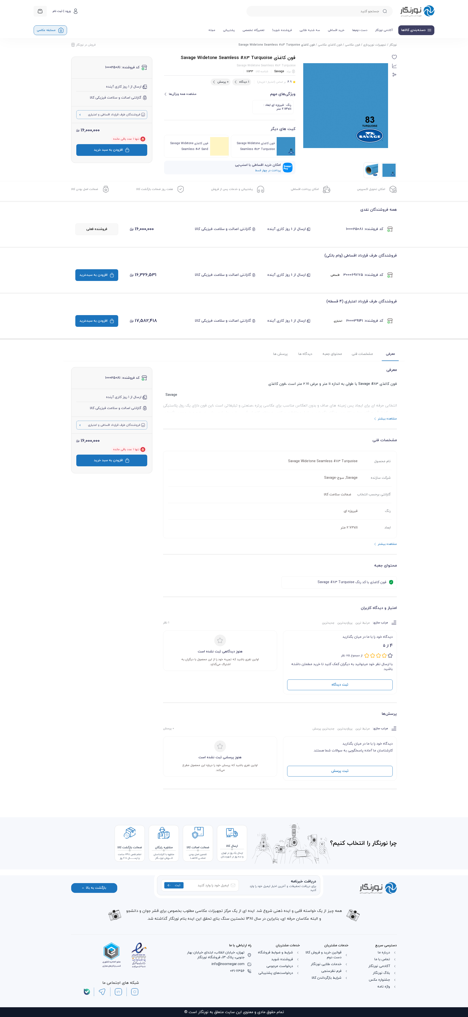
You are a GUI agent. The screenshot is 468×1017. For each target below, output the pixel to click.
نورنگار (393, 45)
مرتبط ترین (362, 623)
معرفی (390, 354)
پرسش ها (280, 354)
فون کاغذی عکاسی (330, 45)
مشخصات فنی (362, 354)
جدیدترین (328, 623)
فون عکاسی (352, 45)
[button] (394, 57)
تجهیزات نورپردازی (374, 45)
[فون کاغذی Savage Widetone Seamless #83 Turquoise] (371, 170)
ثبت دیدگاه (340, 684)
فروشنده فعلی (96, 229)
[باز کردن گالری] (345, 106)
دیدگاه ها (305, 354)
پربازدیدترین (344, 623)
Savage (279, 71)
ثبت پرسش (340, 771)
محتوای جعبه (332, 354)
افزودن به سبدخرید (93, 275)
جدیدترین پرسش (323, 729)
